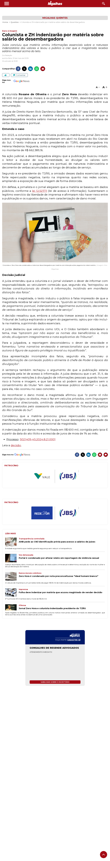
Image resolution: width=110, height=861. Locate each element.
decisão (16, 445)
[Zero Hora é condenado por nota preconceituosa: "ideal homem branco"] (12, 576)
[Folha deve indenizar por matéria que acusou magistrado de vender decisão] (12, 592)
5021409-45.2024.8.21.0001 (38, 439)
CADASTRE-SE (73, 640)
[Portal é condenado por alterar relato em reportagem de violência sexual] (12, 558)
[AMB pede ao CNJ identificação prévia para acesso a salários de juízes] (12, 542)
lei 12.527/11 (39, 191)
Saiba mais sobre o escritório (55, 682)
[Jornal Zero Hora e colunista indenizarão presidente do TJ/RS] (12, 607)
